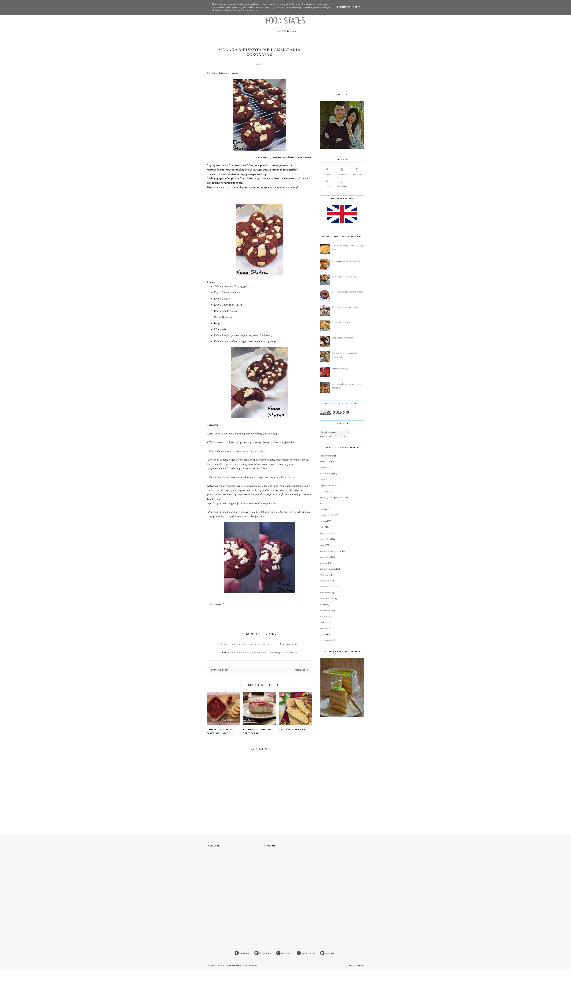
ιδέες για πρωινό (326, 533)
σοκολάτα (293, 652)
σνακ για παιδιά (326, 610)
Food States (285, 21)
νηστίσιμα (324, 574)
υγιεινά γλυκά (325, 628)
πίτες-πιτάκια (325, 592)
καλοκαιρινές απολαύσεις (330, 551)
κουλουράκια (267, 652)
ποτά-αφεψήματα (327, 598)
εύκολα (239, 652)
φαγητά (323, 634)
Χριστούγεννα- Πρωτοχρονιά (332, 497)
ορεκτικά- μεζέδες (327, 586)
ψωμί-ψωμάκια (326, 640)
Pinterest (357, 174)
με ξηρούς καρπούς (328, 568)
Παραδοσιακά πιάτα (328, 485)
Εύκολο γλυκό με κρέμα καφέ (344, 276)
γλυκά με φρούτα (327, 515)
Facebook (327, 174)
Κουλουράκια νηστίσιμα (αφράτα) (346, 261)
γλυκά (232, 652)
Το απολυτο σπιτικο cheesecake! (257, 731)
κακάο (258, 652)
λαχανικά (323, 563)
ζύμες (322, 527)
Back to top (355, 966)
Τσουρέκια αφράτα (292, 729)
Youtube (327, 186)
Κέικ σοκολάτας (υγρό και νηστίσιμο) (348, 291)
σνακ (286, 652)
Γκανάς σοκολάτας (340, 368)
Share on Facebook (234, 644)
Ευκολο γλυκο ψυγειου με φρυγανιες (347, 307)
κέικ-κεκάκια (325, 539)
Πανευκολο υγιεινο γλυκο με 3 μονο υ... (221, 731)
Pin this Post (290, 644)
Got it (356, 7)
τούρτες (323, 622)
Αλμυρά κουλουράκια (341, 322)
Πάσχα (322, 479)
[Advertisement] (342, 66)
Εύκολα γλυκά (249, 652)
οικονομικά (278, 652)
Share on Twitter (264, 644)
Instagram (342, 174)
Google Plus (342, 186)
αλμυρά (323, 503)
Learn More (343, 7)
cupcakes (324, 467)
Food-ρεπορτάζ (326, 455)
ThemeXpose (232, 965)
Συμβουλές (324, 491)
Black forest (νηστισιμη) (342, 337)
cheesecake (325, 461)
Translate (341, 436)
